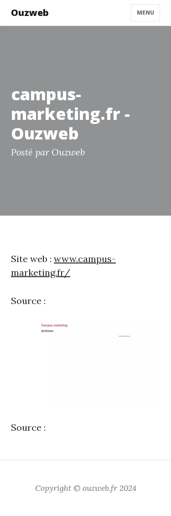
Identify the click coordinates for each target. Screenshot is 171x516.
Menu (145, 12)
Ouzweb (30, 12)
